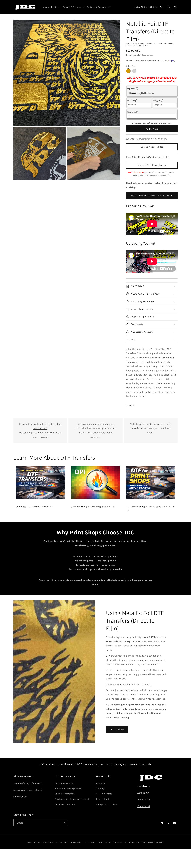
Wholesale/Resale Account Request (72, 799)
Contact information (137, 842)
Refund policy (76, 842)
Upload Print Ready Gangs (152, 165)
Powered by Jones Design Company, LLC (52, 842)
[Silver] (134, 71)
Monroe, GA (143, 799)
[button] (51, 7)
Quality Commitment (65, 804)
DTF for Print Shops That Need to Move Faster (150, 506)
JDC (35, 842)
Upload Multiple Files (152, 146)
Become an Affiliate (64, 783)
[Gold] (128, 71)
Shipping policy (120, 842)
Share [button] (132, 405)
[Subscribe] (63, 822)
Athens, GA (143, 792)
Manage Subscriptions (106, 804)
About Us (100, 783)
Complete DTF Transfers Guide (32, 506)
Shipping (130, 55)
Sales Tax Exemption (64, 793)
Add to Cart (152, 128)
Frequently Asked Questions (68, 788)
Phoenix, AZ (143, 806)
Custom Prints (103, 799)
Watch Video (117, 729)
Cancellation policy (156, 842)
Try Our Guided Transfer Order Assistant (152, 195)
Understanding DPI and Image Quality (91, 506)
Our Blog (100, 788)
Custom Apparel (104, 793)
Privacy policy (90, 842)
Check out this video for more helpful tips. (128, 684)
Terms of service (104, 842)
